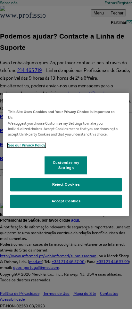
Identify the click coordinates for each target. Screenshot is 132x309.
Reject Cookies (66, 184)
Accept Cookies (66, 201)
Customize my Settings (66, 165)
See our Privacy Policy (26, 145)
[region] (65, 154)
